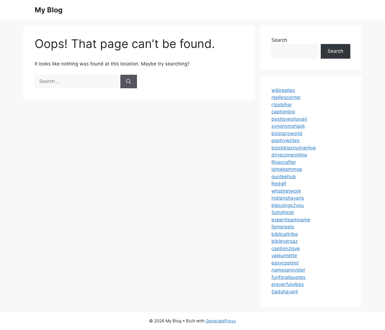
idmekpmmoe (286, 169)
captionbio (283, 112)
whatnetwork (286, 191)
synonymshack (288, 126)
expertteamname (290, 220)
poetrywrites (285, 140)
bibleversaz (284, 241)
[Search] (128, 81)
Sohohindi (282, 212)
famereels (282, 227)
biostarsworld (286, 133)
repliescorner (286, 97)
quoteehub (283, 176)
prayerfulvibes (287, 284)
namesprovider (288, 270)
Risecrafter (283, 162)
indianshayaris (287, 198)
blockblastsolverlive (293, 148)
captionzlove (285, 248)
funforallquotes (288, 277)
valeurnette (284, 255)
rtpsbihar (281, 104)
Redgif (278, 183)
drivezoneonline (289, 155)
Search (279, 40)
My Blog (49, 10)
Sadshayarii (284, 291)
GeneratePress (221, 321)
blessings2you (287, 205)
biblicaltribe (284, 234)
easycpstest (285, 263)
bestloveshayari (289, 119)
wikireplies (283, 90)
